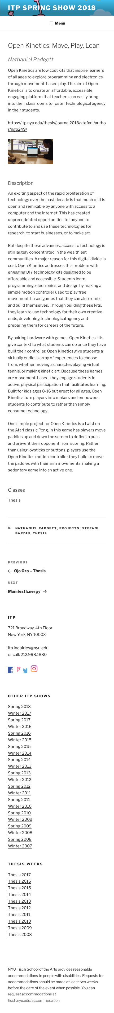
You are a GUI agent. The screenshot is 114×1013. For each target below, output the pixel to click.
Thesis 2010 (19, 921)
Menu (60, 23)
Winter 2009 (20, 819)
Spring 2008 (20, 839)
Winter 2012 (19, 779)
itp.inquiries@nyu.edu (28, 648)
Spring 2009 (20, 826)
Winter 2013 (20, 766)
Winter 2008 (20, 832)
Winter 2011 (19, 793)
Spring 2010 (19, 813)
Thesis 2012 (19, 908)
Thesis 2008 (20, 934)
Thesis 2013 (19, 901)
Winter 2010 (20, 806)
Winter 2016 (20, 726)
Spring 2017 (19, 720)
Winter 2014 (20, 753)
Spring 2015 (19, 746)
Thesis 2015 (19, 888)
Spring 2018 (19, 706)
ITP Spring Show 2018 (52, 8)
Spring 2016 (19, 733)
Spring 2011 (19, 799)
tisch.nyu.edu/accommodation (34, 1000)
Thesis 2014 (19, 894)
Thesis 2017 (19, 874)
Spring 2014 (19, 759)
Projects (69, 528)
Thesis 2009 (20, 928)
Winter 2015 (20, 740)
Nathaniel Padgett (36, 528)
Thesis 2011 (19, 914)
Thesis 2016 (19, 881)
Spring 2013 (19, 773)
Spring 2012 (19, 786)
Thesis (40, 533)
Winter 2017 (19, 713)
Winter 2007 (20, 846)
